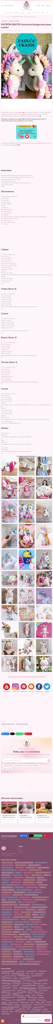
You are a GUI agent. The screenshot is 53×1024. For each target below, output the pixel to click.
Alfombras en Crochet (7, 867)
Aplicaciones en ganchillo (7, 1004)
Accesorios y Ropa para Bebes (8, 971)
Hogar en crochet (6, 912)
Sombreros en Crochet (29, 951)
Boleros (27, 875)
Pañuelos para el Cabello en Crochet (39, 931)
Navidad (28, 929)
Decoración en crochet (14, 899)
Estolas (20, 902)
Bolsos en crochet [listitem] (8, 768)
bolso (32, 973)
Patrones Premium (9, 5)
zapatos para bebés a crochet (9, 964)
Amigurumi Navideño (43, 867)
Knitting (42, 914)
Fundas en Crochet (6, 907)
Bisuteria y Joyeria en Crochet (43, 872)
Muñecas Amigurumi (7, 929)
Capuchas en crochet (20, 1009)
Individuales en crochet (36, 975)
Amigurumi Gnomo (30, 867)
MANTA (28, 1009)
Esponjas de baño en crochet (21, 1011)
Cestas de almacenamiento (29, 884)
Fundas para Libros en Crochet (21, 907)
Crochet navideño (17, 894)
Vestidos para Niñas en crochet (9, 961)
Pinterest (29, 733)
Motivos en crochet (36, 926)
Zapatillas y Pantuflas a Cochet (34, 961)
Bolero (11, 1011)
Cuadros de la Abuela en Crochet (9, 897)
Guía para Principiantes (7, 978)
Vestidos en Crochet (28, 959)
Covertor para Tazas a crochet (35, 892)
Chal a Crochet (43, 884)
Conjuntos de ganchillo (19, 892)
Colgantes (38, 889)
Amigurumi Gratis (8, 12)
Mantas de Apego (36, 921)
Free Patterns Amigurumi (22, 724)
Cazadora (45, 983)
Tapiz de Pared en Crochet (44, 951)
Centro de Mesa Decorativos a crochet (11, 884)
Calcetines (40, 877)
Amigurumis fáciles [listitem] (8, 765)
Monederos (25, 926)
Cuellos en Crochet (24, 897)
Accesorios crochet (7, 862)
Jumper (27, 914)
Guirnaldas (41, 909)
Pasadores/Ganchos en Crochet (9, 934)
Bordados (46, 875)
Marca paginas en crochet (32, 924)
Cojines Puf (4, 1002)
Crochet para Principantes (31, 894)
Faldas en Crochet (32, 1000)
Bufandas (45, 1009)
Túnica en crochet (18, 956)
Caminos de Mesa (16, 879)
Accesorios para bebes (41, 862)
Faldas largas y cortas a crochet (9, 904)
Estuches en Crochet (30, 902)
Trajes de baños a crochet (43, 954)
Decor (4, 899)
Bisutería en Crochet (21, 998)
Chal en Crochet (20, 971)
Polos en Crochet (18, 936)
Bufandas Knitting (18, 877)
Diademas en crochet (40, 899)
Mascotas (15, 987)
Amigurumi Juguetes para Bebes (29, 985)
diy (14, 999)
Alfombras (28, 995)
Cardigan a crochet (16, 882)
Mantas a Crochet (21, 1000)
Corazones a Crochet (26, 983)
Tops (48, 12)
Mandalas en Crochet (34, 919)
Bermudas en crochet (6, 1000)
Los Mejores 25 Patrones (31, 971)
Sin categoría (17, 951)
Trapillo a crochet (6, 956)
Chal (33, 12)
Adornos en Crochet (21, 865)
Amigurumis (16, 12)
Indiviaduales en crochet (39, 912)
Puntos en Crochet (29, 944)
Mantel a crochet (19, 924)
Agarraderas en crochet (34, 865)
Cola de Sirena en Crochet (8, 889)
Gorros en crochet (7, 909)
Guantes (37, 1002)
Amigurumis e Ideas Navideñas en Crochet (11, 1007)
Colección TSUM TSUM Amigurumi (24, 889)
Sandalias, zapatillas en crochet (25, 949)
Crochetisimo (19, 112)
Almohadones (19, 867)
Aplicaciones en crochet (35, 870)
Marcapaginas (41, 985)
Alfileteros (49, 1002)
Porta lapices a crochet (7, 939)
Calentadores (5, 879)
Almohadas (41, 997)
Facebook (6, 733)
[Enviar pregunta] (48, 760)
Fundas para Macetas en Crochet (39, 907)
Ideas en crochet (25, 912)
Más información (38, 1017)
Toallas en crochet (6, 954)
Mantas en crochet (7, 924)
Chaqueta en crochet (32, 998)
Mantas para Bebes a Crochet (8, 997)
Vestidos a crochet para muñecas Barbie (11, 959)
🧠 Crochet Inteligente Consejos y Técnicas (29, 964)
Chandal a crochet (19, 887)
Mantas (43, 12)
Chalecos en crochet (7, 887)
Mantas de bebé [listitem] (19, 765)
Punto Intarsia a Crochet (16, 944)
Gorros (37, 12)
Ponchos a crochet (38, 936)
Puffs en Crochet (20, 941)
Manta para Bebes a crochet (22, 921)
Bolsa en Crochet (36, 875)
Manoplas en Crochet (7, 921)
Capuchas (5, 882)
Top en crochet (18, 954)
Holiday (16, 912)
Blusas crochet (6, 875)
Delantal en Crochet (27, 899)
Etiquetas (48, 5)
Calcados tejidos (30, 877)
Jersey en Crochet (6, 914)
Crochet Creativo (6, 894)
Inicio (2, 5)
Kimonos (35, 914)
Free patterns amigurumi (14, 21)
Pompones (28, 936)
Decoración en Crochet (18, 995)
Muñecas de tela (19, 929)
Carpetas (28, 12)
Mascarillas (44, 924)
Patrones (38, 5)
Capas (33, 995)
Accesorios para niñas (7, 865)
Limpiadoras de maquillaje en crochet (21, 917)
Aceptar (47, 1020)
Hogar (43, 1002)
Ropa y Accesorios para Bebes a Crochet (24, 946)
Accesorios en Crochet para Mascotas (23, 862)
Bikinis (32, 1002)
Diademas (17, 1004)
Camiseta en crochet (36, 1009)
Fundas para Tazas (46, 1011)
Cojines (42, 887)
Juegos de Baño (18, 914)
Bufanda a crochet (6, 877)
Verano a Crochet (29, 956)
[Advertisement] (26, 707)
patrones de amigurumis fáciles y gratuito (35, 143)
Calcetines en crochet (26, 1006)
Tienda (43, 5)
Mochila (16, 926)
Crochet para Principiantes (25, 978)
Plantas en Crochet (6, 936)
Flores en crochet (24, 904)
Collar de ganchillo (6, 892)
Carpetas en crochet (28, 882)
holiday (15, 978)
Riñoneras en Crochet (7, 946)
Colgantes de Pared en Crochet (8, 991)
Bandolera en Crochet (13, 1002)
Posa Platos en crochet (35, 939)
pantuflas (25, 931)
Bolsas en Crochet (42, 980)
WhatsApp (20, 733)
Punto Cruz (5, 944)
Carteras (39, 882)
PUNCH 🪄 (29, 941)
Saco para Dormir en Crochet (9, 949)
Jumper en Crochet (43, 991)
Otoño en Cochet (38, 929)
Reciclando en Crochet (42, 944)
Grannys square (18, 909)
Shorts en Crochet (6, 951)
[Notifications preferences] (3, 1021)
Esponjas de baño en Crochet (8, 902)
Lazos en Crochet (6, 917)
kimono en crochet (42, 999)
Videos (22, 961)
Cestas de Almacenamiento (7, 1009)
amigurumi (12, 143)
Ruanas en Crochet (41, 946)
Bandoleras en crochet (7, 872)
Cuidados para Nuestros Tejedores (40, 897)
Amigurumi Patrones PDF (35, 1011)
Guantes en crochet (31, 909)
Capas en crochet (41, 879)
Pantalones (16, 931)
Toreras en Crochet (29, 954)
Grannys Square (5, 1013)
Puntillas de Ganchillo (40, 941)
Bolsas (22, 12)
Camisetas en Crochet (29, 879)
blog (28, 973)
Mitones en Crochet (7, 926)
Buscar (20, 853)
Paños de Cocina (6, 931)
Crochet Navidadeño (6, 988)
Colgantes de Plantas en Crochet (19, 993)
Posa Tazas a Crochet (7, 941)
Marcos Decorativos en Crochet (29, 980)
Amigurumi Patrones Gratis (8, 724)
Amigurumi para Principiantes (9, 870)
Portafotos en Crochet (21, 939)
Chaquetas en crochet (31, 887)
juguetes (14, 145)
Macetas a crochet (24, 1002)
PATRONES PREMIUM (24, 934)
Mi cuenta (21, 851)
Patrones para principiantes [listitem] (32, 765)
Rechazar (40, 1020)
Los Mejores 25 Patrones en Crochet (10, 919)
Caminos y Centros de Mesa (24, 976)
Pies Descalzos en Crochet (39, 934)
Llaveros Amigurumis (38, 917)
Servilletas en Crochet (41, 949)
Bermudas (18, 872)
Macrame (23, 919)
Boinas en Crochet (17, 875)
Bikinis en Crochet (28, 872)
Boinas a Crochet (36, 983)
